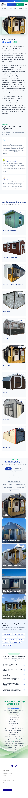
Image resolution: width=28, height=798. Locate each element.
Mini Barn (13, 639)
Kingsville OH (21, 8)
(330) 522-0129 (14, 111)
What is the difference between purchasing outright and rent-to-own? (14, 690)
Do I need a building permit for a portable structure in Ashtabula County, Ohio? (14, 684)
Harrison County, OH (13, 723)
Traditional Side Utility (19, 634)
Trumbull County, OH (18, 745)
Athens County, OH (8, 710)
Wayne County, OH (14, 752)
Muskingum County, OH (13, 739)
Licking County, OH (18, 730)
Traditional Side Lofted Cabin (9, 637)
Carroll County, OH (13, 712)
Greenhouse (5, 639)
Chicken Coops (14, 490)
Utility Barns (19, 474)
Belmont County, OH (18, 710)
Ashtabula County (12, 8)
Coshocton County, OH (13, 715)
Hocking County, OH (13, 725)
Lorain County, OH (14, 732)
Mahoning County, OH (13, 734)
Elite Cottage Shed (7, 634)
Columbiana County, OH (13, 714)
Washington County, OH (13, 750)
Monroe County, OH (8, 738)
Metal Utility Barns (20, 484)
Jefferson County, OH (9, 728)
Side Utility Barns (8, 487)
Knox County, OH (19, 728)
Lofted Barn (20, 639)
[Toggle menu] (26, 4)
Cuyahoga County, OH (14, 717)
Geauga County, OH (13, 719)
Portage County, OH (8, 743)
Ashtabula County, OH (13, 708)
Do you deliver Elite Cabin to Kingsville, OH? (14, 665)
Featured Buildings (7, 645)
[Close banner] (26, 1)
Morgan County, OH (19, 738)
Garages (9, 471)
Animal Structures (7, 484)
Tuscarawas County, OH (13, 747)
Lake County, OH (8, 730)
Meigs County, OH (19, 736)
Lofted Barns (14, 478)
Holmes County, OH (13, 726)
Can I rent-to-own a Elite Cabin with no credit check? (14, 670)
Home (5, 8)
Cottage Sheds (17, 468)
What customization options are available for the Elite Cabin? (14, 679)
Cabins (8, 468)
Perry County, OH (18, 741)
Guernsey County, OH (13, 721)
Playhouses (9, 474)
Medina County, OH (8, 736)
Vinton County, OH (13, 749)
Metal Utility (21, 637)
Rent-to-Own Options (16, 642)
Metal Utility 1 (6, 642)
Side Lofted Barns (20, 487)
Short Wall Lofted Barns (14, 481)
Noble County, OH (9, 741)
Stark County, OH (19, 743)
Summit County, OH (8, 745)
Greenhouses (18, 471)
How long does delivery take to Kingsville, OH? (14, 674)
